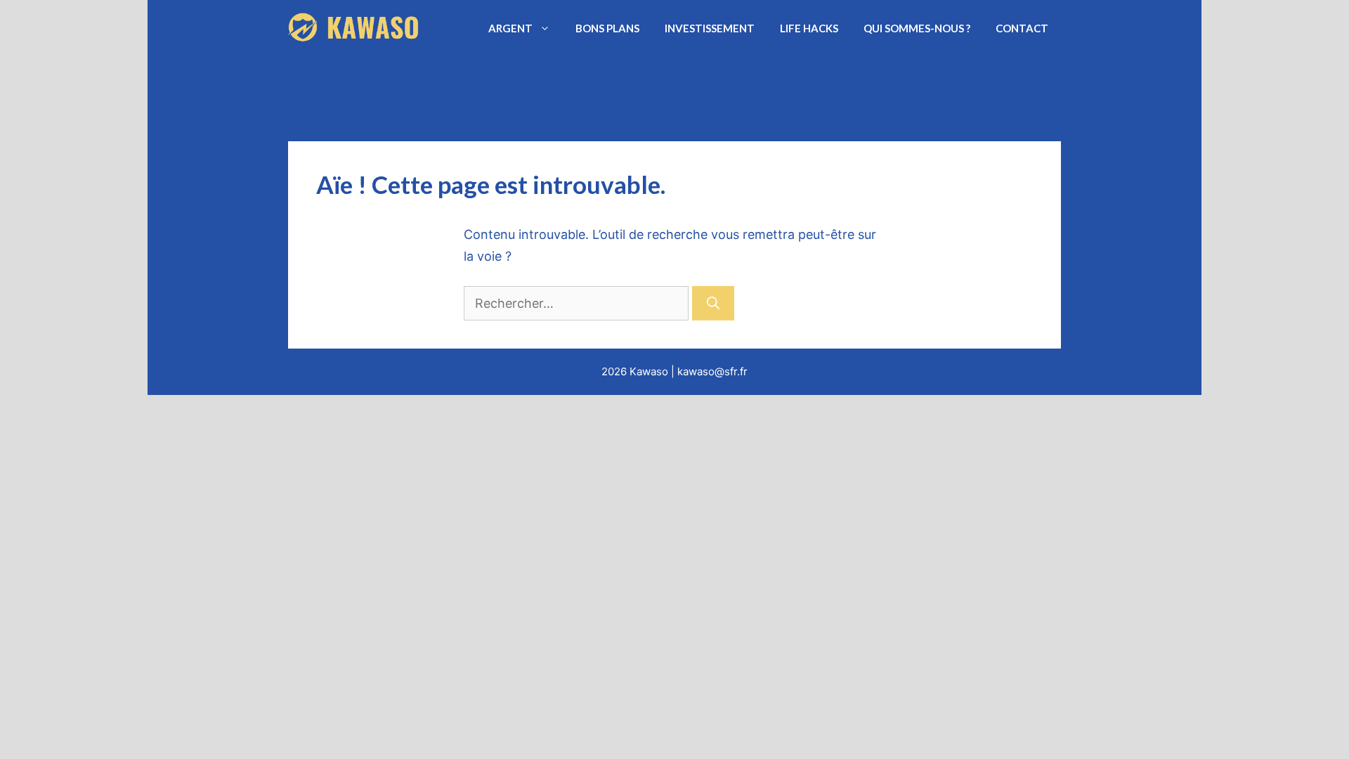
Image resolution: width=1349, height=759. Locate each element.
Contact (1022, 28)
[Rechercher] (713, 303)
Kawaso (649, 371)
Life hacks (809, 28)
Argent (510, 28)
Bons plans (607, 28)
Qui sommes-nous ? (917, 28)
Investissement (710, 28)
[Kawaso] (355, 28)
